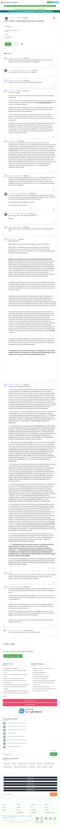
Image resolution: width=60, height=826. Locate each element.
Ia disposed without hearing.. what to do (14, 680)
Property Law (32, 767)
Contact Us (12, 817)
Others (50, 767)
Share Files (33, 810)
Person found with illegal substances (13, 678)
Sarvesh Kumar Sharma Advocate (15, 193)
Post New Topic (30, 788)
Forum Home (30, 777)
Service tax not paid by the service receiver (45, 688)
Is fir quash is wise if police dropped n (17, 739)
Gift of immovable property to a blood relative (16, 691)
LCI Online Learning (49, 812)
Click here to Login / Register (13, 656)
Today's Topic (30, 782)
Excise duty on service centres (41, 676)
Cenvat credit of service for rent (42, 686)
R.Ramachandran (12, 58)
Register (56, 2)
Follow (16, 44)
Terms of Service (22, 816)
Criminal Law (32, 763)
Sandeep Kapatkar (12, 80)
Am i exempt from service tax (41, 691)
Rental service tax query (40, 672)
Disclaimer (29, 816)
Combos (17, 6)
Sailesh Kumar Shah (13, 630)
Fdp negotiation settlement (11, 668)
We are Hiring (9, 816)
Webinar (47, 810)
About (4, 816)
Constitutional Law (22, 763)
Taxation (39, 767)
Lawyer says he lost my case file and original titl (16, 693)
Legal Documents (8, 767)
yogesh (10, 227)
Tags (46, 807)
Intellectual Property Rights (20, 767)
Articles (4, 804)
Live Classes (9, 6)
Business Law (7, 763)
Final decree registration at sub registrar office (16, 684)
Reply (8, 44)
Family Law (39, 763)
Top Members (20, 812)
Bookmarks (33, 812)
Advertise (16, 816)
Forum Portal (30, 779)
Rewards (47, 804)
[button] (54, 18)
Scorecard (33, 804)
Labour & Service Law (49, 763)
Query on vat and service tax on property (44, 680)
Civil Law (14, 763)
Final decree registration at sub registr (17, 729)
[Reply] (53, 66)
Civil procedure (8, 682)
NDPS (38, 6)
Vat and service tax (39, 674)
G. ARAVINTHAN (12, 70)
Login (49, 2)
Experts (18, 807)
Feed (18, 810)
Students (45, 767)
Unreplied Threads (30, 704)
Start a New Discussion (30, 700)
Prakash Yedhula (12, 17)
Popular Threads (30, 785)
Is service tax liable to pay (40, 678)
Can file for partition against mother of (17, 723)
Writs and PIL (31, 6)
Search (53, 754)
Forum (4, 807)
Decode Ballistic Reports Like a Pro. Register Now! (30, 9)
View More (5, 696)
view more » (53, 750)
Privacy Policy (6, 817)
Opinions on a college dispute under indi (17, 743)
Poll (32, 807)
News (18, 804)
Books (23, 6)
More (52, 6)
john (9, 141)
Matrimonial (45, 6)
